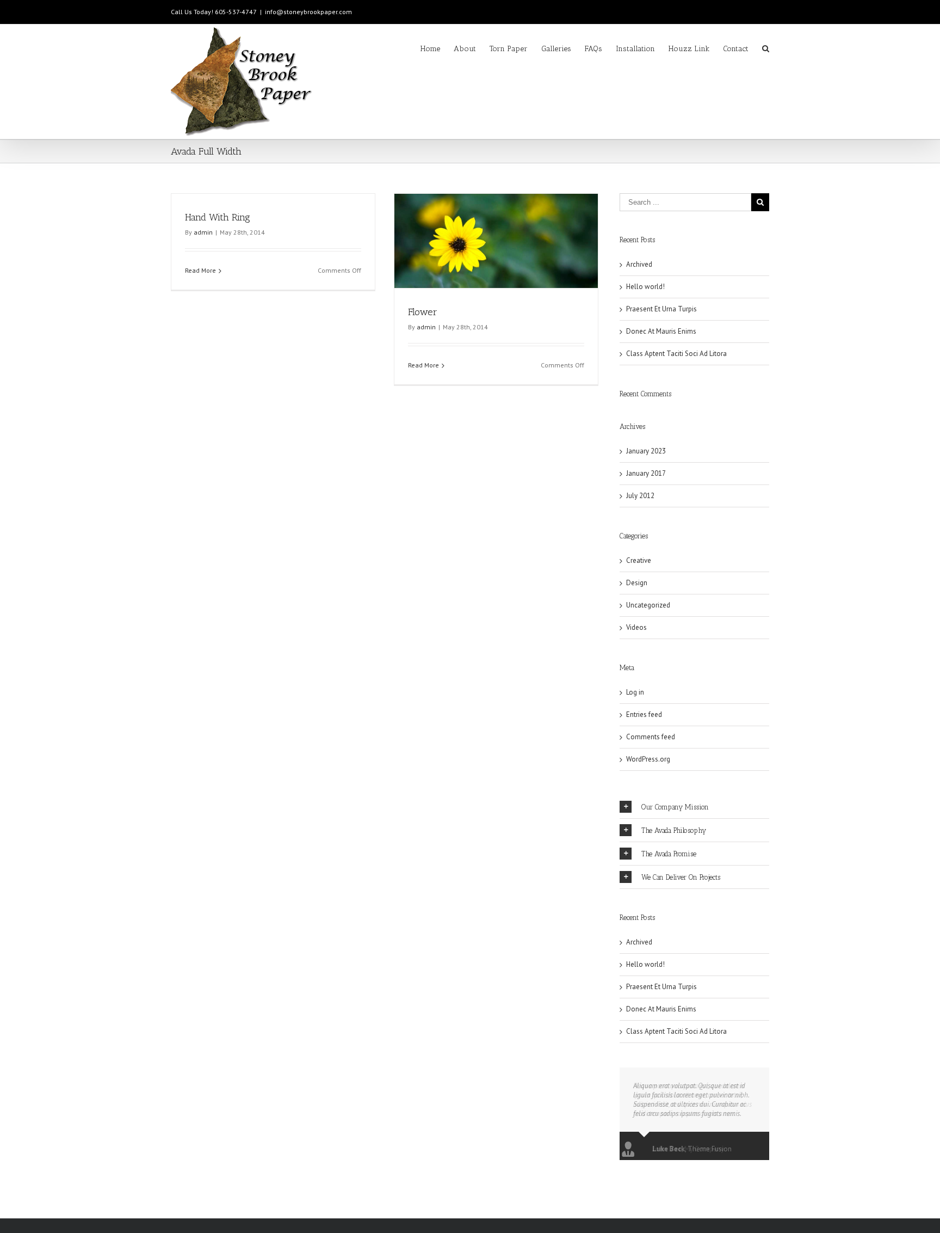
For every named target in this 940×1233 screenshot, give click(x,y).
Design (636, 582)
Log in (635, 692)
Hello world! (645, 286)
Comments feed (650, 736)
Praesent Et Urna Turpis (661, 309)
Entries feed (644, 714)
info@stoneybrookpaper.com (308, 12)
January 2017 (646, 473)
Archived (639, 264)
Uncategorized (648, 605)
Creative (638, 560)
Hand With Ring (217, 217)
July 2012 (640, 495)
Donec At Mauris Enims (661, 331)
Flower (422, 312)
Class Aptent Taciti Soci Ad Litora (676, 353)
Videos (636, 627)
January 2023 (646, 451)
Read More (200, 270)
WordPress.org (648, 759)
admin (203, 232)
